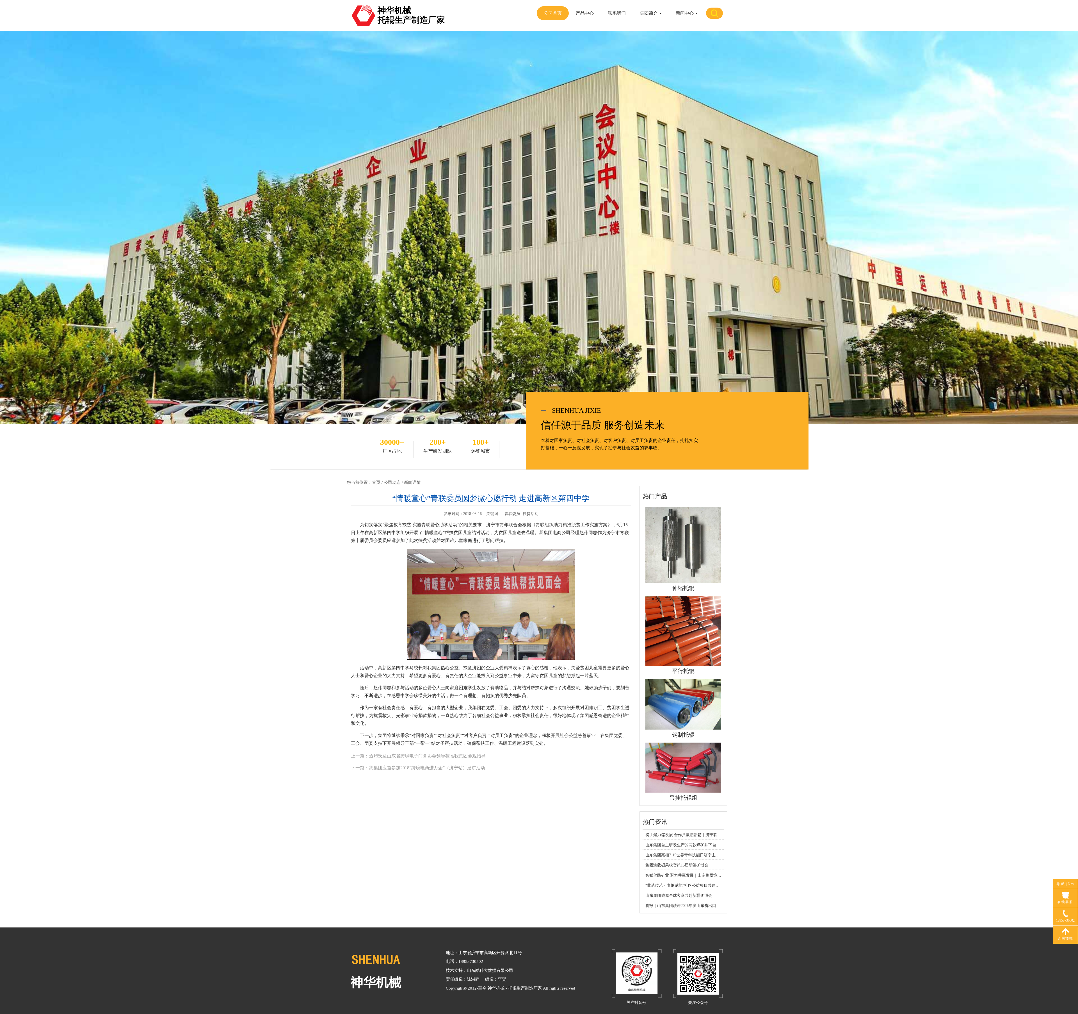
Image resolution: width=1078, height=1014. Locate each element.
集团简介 (649, 13)
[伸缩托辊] (683, 545)
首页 (376, 482)
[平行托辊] (683, 631)
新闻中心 (685, 13)
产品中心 (585, 13)
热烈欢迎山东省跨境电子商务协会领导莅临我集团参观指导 (427, 756)
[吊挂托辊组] (683, 767)
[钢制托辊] (683, 704)
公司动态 (392, 482)
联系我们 (617, 13)
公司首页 (553, 13)
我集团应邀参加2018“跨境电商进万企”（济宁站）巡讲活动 (427, 767)
